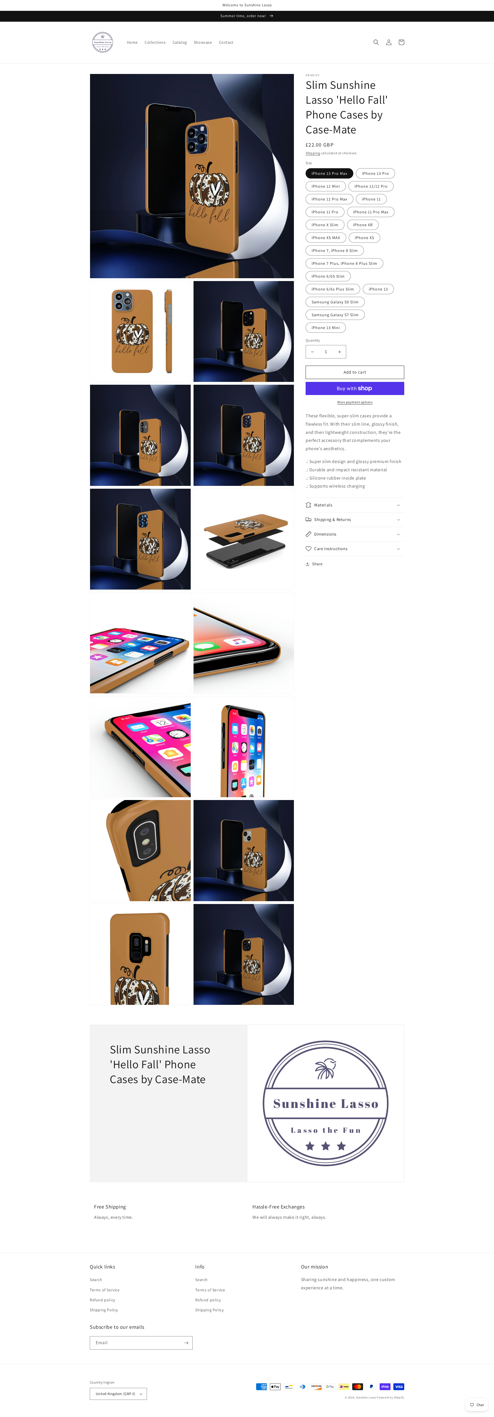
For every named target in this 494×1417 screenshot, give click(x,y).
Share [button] (317, 563)
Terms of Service (105, 1289)
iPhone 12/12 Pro (371, 186)
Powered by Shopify (390, 1397)
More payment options (355, 402)
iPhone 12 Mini (326, 186)
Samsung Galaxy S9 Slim (335, 302)
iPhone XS (364, 237)
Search (96, 1279)
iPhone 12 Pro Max (329, 199)
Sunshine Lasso (366, 1397)
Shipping (313, 153)
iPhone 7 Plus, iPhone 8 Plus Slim (344, 263)
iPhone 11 (371, 199)
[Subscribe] (186, 1343)
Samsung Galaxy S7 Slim (335, 315)
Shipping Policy (104, 1309)
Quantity (313, 340)
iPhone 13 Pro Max (329, 173)
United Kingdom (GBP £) (116, 1393)
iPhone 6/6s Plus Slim (333, 289)
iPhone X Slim (325, 225)
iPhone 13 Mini (326, 327)
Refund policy (102, 1299)
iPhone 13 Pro (375, 173)
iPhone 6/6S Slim (328, 276)
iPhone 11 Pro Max (371, 212)
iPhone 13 (378, 289)
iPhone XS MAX (326, 237)
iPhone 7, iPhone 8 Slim (335, 250)
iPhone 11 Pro (325, 212)
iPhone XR (363, 225)
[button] (376, 42)
